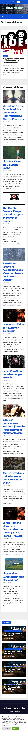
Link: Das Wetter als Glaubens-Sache (12, 164)
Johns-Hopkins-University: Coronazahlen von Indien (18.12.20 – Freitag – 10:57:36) (13, 529)
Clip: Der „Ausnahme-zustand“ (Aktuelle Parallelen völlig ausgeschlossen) (14, 426)
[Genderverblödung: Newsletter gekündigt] (14, 320)
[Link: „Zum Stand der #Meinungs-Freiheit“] (14, 367)
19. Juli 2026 (9, 691)
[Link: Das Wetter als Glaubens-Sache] (14, 157)
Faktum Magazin (14, 7)
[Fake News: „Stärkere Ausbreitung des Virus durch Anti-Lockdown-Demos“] (14, 259)
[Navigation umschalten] (25, 16)
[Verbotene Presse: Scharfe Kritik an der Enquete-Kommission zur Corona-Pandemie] (14, 102)
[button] (22, 16)
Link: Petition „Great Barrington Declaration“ (13, 577)
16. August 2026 (10, 656)
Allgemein (5, 56)
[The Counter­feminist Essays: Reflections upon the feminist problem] (14, 204)
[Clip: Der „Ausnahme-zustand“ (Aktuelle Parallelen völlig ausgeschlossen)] (14, 416)
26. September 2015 (9, 65)
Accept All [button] (15, 728)
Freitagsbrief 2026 (18, 631)
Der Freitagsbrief (8, 631)
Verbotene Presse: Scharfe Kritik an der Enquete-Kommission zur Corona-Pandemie (13, 112)
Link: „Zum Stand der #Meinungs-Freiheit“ (13, 374)
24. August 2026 (10, 638)
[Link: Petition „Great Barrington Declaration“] (14, 569)
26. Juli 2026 (9, 674)
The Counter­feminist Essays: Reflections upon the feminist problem (13, 214)
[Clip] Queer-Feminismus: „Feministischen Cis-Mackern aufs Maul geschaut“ (13, 62)
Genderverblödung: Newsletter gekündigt (13, 327)
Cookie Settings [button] (6, 728)
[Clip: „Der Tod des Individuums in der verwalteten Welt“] (14, 469)
